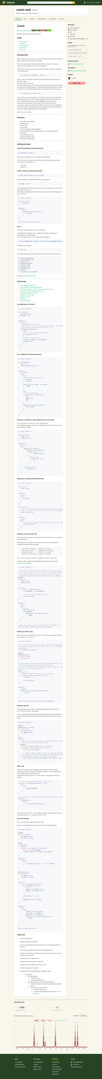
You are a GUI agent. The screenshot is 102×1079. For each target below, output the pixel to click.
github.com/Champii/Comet (78, 71)
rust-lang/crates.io (77, 1062)
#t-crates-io (75, 1064)
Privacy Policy (56, 1067)
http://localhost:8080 (29, 276)
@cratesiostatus (76, 1067)
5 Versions (32, 19)
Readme (18, 19)
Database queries (25, 297)
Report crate (76, 83)
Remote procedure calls (27, 295)
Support (35, 1064)
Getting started (24, 45)
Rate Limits (55, 1074)
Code (24, 19)
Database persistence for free (28, 293)
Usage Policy (55, 1062)
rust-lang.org (18, 1062)
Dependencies (42, 19)
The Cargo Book (37, 1062)
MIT (71, 32)
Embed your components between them (31, 291)
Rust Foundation (19, 1064)
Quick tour (23, 47)
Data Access (55, 1071)
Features (22, 43)
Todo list (22, 49)
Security (61, 19)
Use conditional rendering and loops (30, 287)
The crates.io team (20, 1067)
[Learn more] (87, 39)
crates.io (10, 2)
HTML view (23, 299)
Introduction (23, 42)
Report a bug (37, 1069)
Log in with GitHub (94, 2)
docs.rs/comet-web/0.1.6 (77, 64)
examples (25, 112)
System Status (37, 1067)
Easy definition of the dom (27, 285)
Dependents (52, 19)
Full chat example (25, 300)
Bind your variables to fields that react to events (36, 289)
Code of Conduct (57, 1069)
